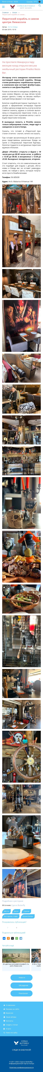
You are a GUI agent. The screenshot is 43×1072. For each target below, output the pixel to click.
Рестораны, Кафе (11, 916)
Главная (5, 12)
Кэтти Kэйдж (13, 27)
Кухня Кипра (28, 916)
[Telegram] (21, 938)
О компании (10, 1005)
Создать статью (12, 1025)
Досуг (16, 911)
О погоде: (30, 2)
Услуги (8, 1029)
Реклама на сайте (12, 1009)
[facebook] (9, 1055)
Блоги (14, 12)
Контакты (9, 1021)
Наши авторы (11, 1017)
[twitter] (19, 1055)
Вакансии (9, 1013)
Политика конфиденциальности (21, 1067)
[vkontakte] (29, 1055)
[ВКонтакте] (4, 938)
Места (6, 911)
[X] (12, 938)
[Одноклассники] (8, 938)
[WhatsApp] (17, 938)
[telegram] (24, 1055)
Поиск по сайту (11, 1033)
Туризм (26, 911)
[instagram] (14, 1055)
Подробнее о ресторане (12, 901)
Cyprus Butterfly (18, 905)
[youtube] (34, 1055)
